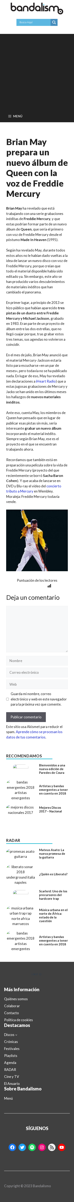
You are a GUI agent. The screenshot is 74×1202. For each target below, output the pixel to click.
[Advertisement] (37, 71)
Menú (8, 1098)
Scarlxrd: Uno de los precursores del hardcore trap (53, 894)
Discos (9, 1034)
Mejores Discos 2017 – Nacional (50, 809)
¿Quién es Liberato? (53, 874)
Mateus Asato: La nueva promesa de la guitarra (52, 853)
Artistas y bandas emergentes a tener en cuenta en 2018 (53, 789)
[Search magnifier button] (54, 22)
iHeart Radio (46, 381)
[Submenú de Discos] (16, 1035)
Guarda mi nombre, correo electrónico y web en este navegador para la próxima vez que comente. (39, 699)
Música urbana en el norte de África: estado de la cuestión (53, 915)
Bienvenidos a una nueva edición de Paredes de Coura (52, 768)
